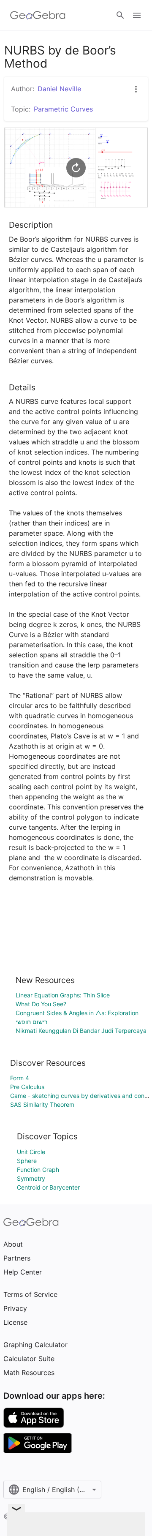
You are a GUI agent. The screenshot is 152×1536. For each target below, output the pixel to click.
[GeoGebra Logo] (37, 15)
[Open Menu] (137, 15)
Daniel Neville (59, 88)
